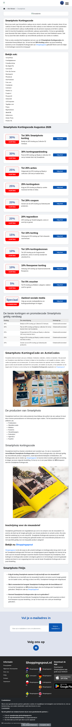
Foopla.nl (8, 93)
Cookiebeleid (5, 708)
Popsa (7, 107)
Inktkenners (9, 115)
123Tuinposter (10, 101)
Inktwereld (9, 99)
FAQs (5, 675)
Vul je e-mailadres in (55, 627)
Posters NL (9, 120)
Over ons (6, 672)
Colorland (8, 88)
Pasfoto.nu (9, 90)
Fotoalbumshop (10, 63)
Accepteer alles (44, 725)
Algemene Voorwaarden (10, 668)
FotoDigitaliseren (11, 60)
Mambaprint (9, 74)
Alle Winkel (11, 9)
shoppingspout (32, 458)
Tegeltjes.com (10, 104)
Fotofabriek (9, 85)
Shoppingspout (41, 45)
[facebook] (36, 648)
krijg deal (60, 138)
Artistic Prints (9, 118)
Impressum (6, 681)
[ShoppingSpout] (9, 3)
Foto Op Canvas (10, 71)
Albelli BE (8, 112)
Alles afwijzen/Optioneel (30, 725)
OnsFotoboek (10, 79)
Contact (5, 678)
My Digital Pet (10, 66)
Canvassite (9, 68)
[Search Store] (62, 3)
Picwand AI (9, 96)
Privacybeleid (7, 665)
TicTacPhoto (9, 57)
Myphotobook (10, 109)
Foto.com (8, 82)
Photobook (9, 77)
